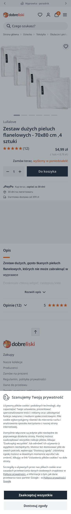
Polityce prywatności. (14, 474)
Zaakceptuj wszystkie (35, 495)
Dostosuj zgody (36, 506)
